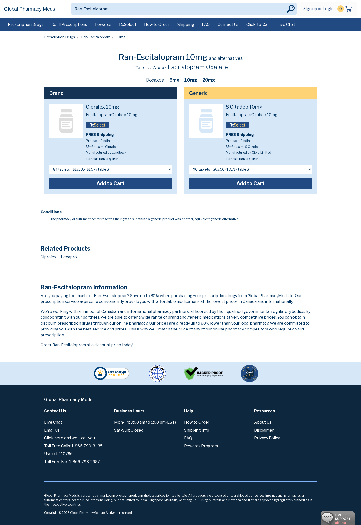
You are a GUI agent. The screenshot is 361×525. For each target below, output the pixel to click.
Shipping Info (196, 430)
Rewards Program (201, 446)
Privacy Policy (267, 438)
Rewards (103, 24)
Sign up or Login (318, 8)
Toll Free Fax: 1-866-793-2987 (72, 461)
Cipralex (48, 257)
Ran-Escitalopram (95, 37)
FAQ (206, 24)
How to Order (156, 24)
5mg (174, 80)
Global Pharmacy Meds (29, 9)
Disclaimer (264, 430)
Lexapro (69, 257)
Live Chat (286, 24)
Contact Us (228, 24)
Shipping (185, 24)
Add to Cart (111, 183)
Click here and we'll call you (69, 438)
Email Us (52, 430)
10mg (190, 80)
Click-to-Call (257, 24)
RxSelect (127, 24)
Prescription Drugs (25, 24)
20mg (208, 80)
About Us (262, 422)
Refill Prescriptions (69, 24)
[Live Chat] (324, 516)
